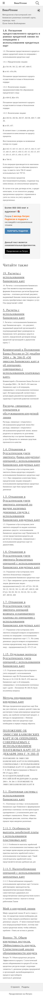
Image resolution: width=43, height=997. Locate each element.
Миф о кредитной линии (19, 908)
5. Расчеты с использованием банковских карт (14, 314)
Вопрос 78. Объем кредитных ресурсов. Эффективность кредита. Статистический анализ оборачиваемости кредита (20, 945)
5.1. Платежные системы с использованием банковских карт (20, 795)
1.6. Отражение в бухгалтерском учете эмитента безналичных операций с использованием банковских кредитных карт (21, 559)
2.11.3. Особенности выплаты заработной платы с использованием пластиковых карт (21, 834)
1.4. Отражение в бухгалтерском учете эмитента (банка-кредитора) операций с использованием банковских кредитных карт (21, 457)
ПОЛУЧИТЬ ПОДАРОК (17, 231)
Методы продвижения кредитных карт (17, 699)
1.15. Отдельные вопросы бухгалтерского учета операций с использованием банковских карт (21, 660)
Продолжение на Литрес (17, 251)
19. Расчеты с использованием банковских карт (14, 277)
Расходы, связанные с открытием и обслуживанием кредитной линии (21, 411)
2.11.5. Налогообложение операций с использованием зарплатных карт (21, 872)
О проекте (15, 987)
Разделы (25, 987)
